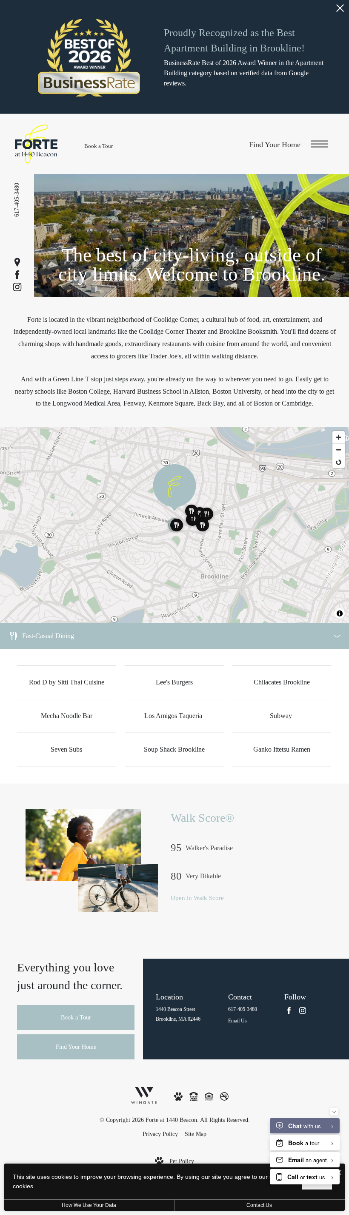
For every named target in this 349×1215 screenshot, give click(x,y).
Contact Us (259, 1205)
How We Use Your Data (89, 1205)
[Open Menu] (319, 144)
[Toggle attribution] (340, 613)
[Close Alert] (340, 10)
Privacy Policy (160, 1134)
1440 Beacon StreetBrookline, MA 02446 (178, 1014)
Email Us (237, 1021)
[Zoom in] (338, 437)
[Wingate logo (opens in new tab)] (144, 1095)
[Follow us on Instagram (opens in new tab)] (17, 287)
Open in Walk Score (197, 897)
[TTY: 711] (193, 1096)
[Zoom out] (338, 449)
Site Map (195, 1134)
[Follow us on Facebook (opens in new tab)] (17, 275)
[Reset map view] (338, 462)
